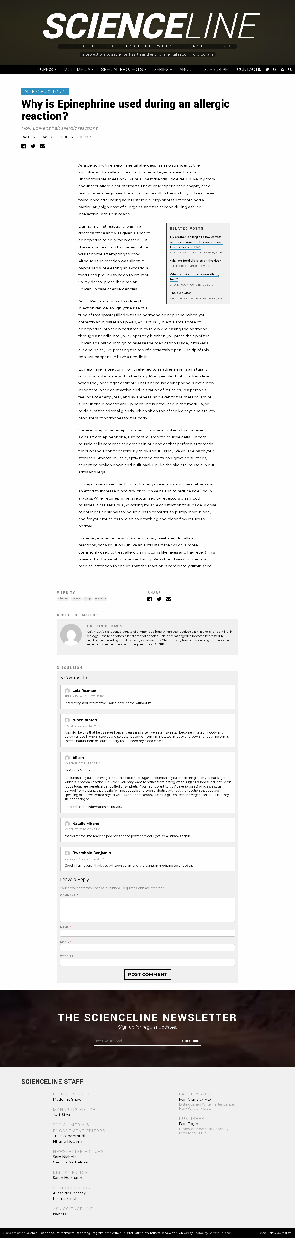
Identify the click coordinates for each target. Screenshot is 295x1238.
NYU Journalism (281, 1233)
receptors (123, 430)
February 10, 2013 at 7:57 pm (84, 697)
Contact (247, 69)
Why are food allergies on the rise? (195, 260)
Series (161, 69)
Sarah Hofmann (67, 1177)
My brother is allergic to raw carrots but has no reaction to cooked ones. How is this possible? (196, 242)
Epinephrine (90, 369)
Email (66, 942)
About (187, 69)
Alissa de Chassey (69, 1193)
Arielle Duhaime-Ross (184, 298)
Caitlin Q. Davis (36, 137)
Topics (45, 69)
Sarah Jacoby (179, 285)
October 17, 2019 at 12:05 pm (84, 859)
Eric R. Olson (178, 266)
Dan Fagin (188, 1124)
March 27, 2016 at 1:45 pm (82, 829)
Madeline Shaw (67, 1099)
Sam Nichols (64, 1157)
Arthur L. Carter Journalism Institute (136, 1233)
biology (76, 598)
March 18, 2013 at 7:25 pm (82, 763)
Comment (69, 895)
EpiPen (91, 301)
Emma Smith (65, 1198)
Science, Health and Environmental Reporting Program (64, 1233)
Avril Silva (61, 1114)
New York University (179, 1233)
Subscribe (216, 69)
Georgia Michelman (71, 1162)
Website (67, 956)
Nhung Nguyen (67, 1141)
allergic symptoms (142, 552)
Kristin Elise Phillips (183, 253)
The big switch (181, 292)
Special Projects (122, 69)
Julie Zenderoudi (69, 1136)
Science (147, 27)
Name (65, 927)
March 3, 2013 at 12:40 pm (82, 726)
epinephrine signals (101, 512)
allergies (63, 598)
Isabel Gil (61, 1214)
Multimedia (77, 69)
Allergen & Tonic (45, 91)
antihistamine (157, 545)
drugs (87, 598)
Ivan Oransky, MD (195, 1099)
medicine (100, 598)
